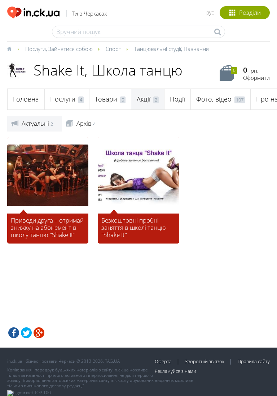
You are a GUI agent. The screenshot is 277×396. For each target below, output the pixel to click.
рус (210, 12)
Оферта (163, 361)
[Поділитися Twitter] (26, 332)
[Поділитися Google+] (39, 332)
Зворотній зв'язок (204, 361)
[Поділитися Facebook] (13, 332)
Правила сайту (254, 361)
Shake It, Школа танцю (108, 70)
